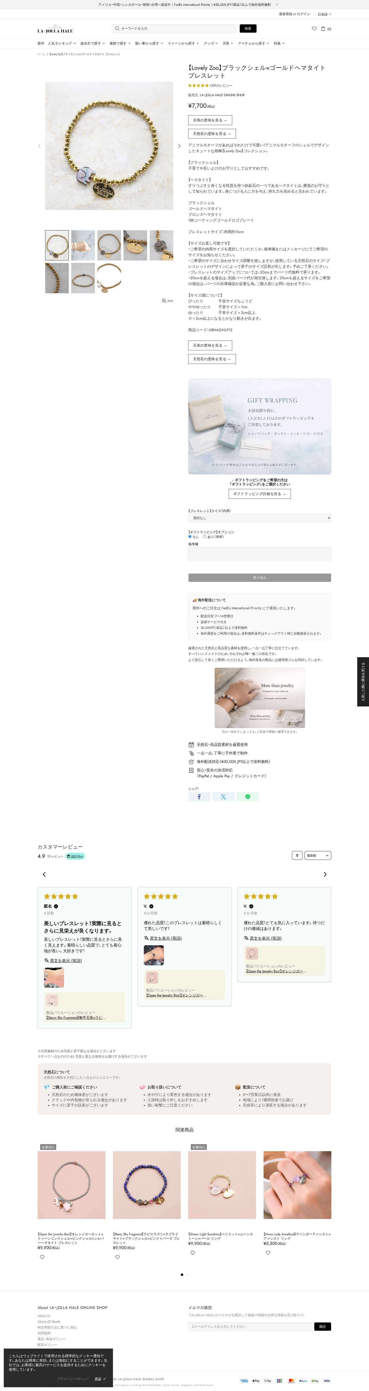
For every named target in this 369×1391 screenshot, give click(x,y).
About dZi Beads (49, 1321)
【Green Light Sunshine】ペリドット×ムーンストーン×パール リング (70, 1236)
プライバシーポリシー (73, 1379)
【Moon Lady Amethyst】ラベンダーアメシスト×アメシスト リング (146, 1236)
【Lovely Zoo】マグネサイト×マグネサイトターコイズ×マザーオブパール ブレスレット (221, 1236)
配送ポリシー (47, 1345)
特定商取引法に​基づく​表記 (57, 1327)
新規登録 (285, 14)
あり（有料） (216, 537)
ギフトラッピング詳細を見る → (259, 493)
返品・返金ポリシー (52, 1339)
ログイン (303, 14)
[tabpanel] (222, 1205)
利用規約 (44, 1333)
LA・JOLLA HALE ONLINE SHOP (222, 95)
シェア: (193, 789)
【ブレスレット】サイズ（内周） (209, 511)
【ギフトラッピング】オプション (211, 532)
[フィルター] (297, 855)
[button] (199, 85)
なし (196, 537)
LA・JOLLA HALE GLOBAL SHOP (55, 28)
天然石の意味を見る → (212, 133)
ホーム (41, 54)
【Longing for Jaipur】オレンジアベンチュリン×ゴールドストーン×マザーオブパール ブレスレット (296, 1238)
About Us (44, 1316)
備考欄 (193, 544)
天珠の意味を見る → (210, 120)
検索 (248, 28)
